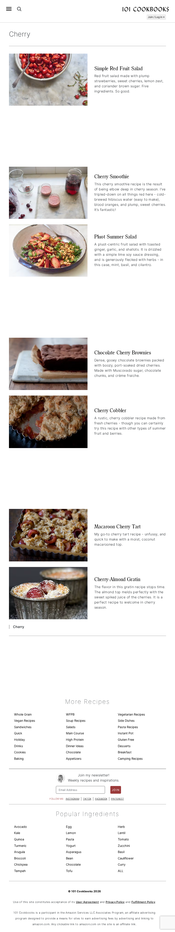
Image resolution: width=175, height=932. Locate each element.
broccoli (20, 858)
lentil (121, 833)
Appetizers (74, 758)
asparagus (74, 852)
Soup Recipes (76, 720)
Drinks (18, 746)
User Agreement (87, 902)
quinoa (19, 839)
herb (121, 826)
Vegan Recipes (24, 720)
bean (69, 858)
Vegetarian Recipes (131, 714)
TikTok (87, 798)
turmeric (20, 845)
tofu (69, 871)
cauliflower (126, 858)
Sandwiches (23, 727)
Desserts (124, 746)
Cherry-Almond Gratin (117, 579)
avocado (20, 826)
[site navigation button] (8, 9)
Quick (18, 733)
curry (121, 864)
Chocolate (73, 752)
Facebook (101, 798)
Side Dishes (126, 720)
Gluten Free (126, 739)
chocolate (73, 864)
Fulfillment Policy (143, 902)
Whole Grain (23, 714)
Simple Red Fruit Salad (118, 68)
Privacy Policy (115, 902)
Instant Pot (125, 733)
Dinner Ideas (75, 746)
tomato (123, 839)
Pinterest (117, 798)
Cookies (20, 752)
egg (69, 826)
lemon (71, 833)
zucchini (124, 845)
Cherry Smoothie (111, 176)
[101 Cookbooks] (145, 9)
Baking (19, 758)
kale (17, 833)
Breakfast (124, 752)
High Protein (75, 739)
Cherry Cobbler (110, 410)
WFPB (70, 714)
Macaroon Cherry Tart (117, 526)
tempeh (20, 871)
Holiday (19, 739)
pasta (70, 839)
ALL (120, 871)
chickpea (21, 864)
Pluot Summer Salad (115, 237)
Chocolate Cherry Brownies (122, 352)
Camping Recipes (130, 758)
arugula (19, 852)
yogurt (71, 845)
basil (121, 852)
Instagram (72, 798)
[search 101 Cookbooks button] (19, 9)
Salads (71, 727)
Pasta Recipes (128, 727)
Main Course (75, 733)
